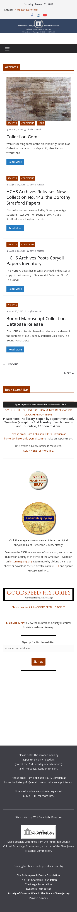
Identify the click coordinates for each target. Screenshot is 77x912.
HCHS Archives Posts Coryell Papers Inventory (35, 260)
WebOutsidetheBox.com (47, 817)
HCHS (41, 123)
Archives (12, 123)
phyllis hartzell (34, 129)
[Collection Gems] (38, 99)
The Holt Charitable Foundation (38, 879)
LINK (56, 566)
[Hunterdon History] (38, 21)
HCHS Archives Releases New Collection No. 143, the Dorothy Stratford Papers (38, 197)
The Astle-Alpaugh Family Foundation (38, 875)
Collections (27, 123)
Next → (69, 373)
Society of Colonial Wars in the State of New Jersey (39, 893)
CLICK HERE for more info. (38, 450)
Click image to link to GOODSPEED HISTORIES (38, 607)
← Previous (10, 364)
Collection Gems (23, 137)
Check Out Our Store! (25, 10)
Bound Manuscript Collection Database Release (36, 321)
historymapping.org (20, 561)
